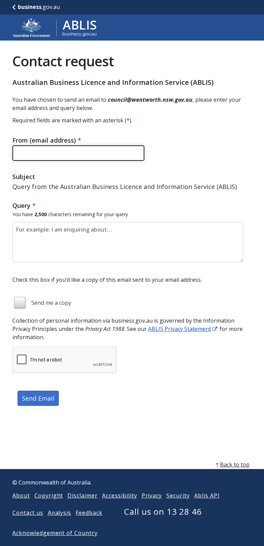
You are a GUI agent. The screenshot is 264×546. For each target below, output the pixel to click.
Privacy (152, 495)
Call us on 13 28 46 (163, 511)
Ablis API (207, 495)
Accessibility (119, 495)
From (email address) (46, 140)
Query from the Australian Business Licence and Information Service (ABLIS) (124, 186)
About (21, 495)
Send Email (38, 398)
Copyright (48, 495)
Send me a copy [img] (51, 303)
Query (24, 205)
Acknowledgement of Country (55, 533)
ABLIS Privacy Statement (179, 329)
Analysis (60, 512)
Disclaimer (82, 495)
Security (178, 495)
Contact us (27, 512)
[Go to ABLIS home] (54, 27)
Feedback (89, 512)
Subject (23, 176)
